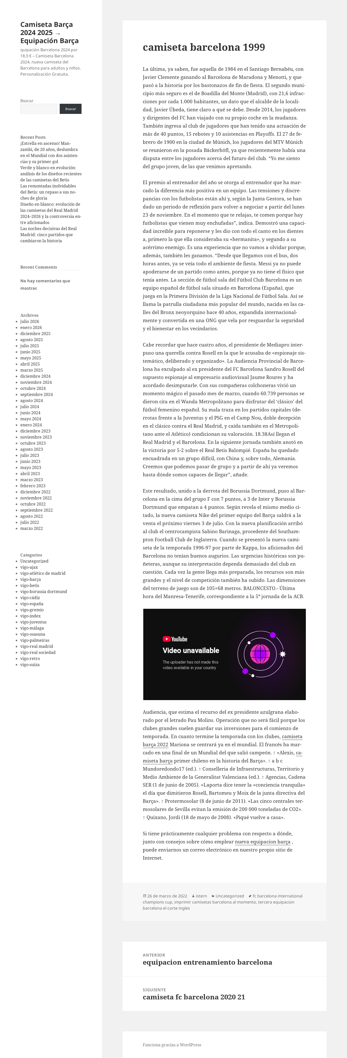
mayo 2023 (30, 467)
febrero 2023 (32, 486)
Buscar (27, 100)
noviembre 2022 (36, 498)
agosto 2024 (31, 400)
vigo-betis (29, 585)
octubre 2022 (33, 504)
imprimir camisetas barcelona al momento (215, 902)
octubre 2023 (33, 443)
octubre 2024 (33, 388)
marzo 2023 (31, 479)
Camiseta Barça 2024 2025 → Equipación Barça (49, 32)
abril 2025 (30, 364)
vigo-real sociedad (38, 652)
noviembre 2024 (36, 382)
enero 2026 (31, 327)
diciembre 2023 (35, 431)
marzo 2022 (31, 528)
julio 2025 (29, 346)
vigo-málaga (32, 628)
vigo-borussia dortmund (43, 591)
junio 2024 (30, 412)
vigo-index (30, 616)
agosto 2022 (31, 516)
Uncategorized (34, 561)
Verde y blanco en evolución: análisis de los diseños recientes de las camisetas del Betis (51, 174)
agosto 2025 (31, 339)
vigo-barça (30, 579)
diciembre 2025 (35, 333)
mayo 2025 (30, 358)
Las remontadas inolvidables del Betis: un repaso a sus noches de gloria (48, 192)
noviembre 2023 (36, 437)
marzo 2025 (31, 370)
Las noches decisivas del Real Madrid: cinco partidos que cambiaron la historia (48, 235)
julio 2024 (29, 406)
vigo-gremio (32, 610)
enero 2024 (31, 425)
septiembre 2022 (36, 510)
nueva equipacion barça (263, 841)
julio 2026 (29, 321)
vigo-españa (31, 603)
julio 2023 (29, 455)
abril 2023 (30, 473)
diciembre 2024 (35, 376)
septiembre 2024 (36, 394)
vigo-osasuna (32, 634)
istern (201, 896)
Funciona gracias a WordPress (172, 1045)
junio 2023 (30, 461)
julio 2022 (29, 522)
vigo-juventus (33, 622)
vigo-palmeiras (34, 640)
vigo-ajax (29, 567)
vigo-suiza (30, 664)
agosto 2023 (31, 449)
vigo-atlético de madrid (43, 573)
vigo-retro (30, 658)
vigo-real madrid (36, 646)
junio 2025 (30, 352)
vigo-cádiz (30, 597)
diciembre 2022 (35, 492)
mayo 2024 (30, 419)
